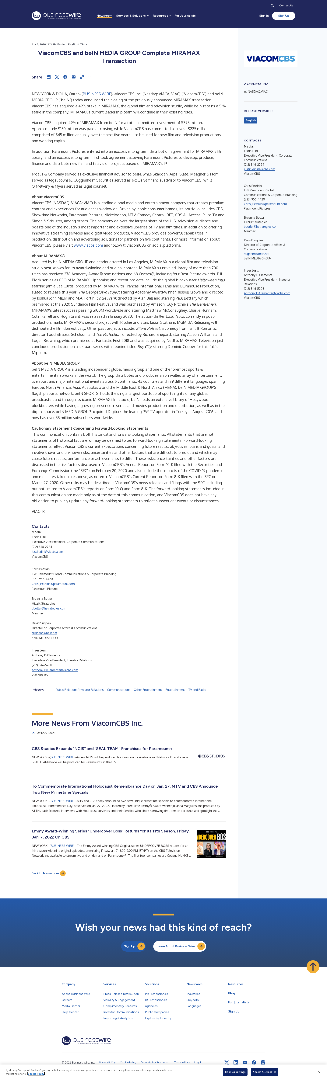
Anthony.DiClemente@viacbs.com (55, 670)
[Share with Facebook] (65, 77)
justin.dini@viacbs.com (47, 552)
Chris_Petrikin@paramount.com (53, 584)
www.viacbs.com (88, 245)
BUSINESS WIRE (97, 93)
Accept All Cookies (264, 1071)
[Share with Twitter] (57, 77)
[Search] (272, 5)
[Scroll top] (313, 966)
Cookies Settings (235, 1071)
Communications (118, 690)
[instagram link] (263, 1062)
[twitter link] (226, 1063)
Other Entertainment (148, 690)
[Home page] (56, 15)
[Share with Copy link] (82, 77)
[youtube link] (245, 1062)
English (250, 120)
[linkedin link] (236, 1062)
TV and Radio (197, 690)
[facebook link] (254, 1062)
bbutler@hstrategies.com (49, 608)
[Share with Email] (74, 77)
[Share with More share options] (90, 77)
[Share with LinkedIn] (49, 77)
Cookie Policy (36, 1073)
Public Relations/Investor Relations (80, 690)
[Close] (319, 1072)
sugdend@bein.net (44, 633)
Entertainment (175, 690)
